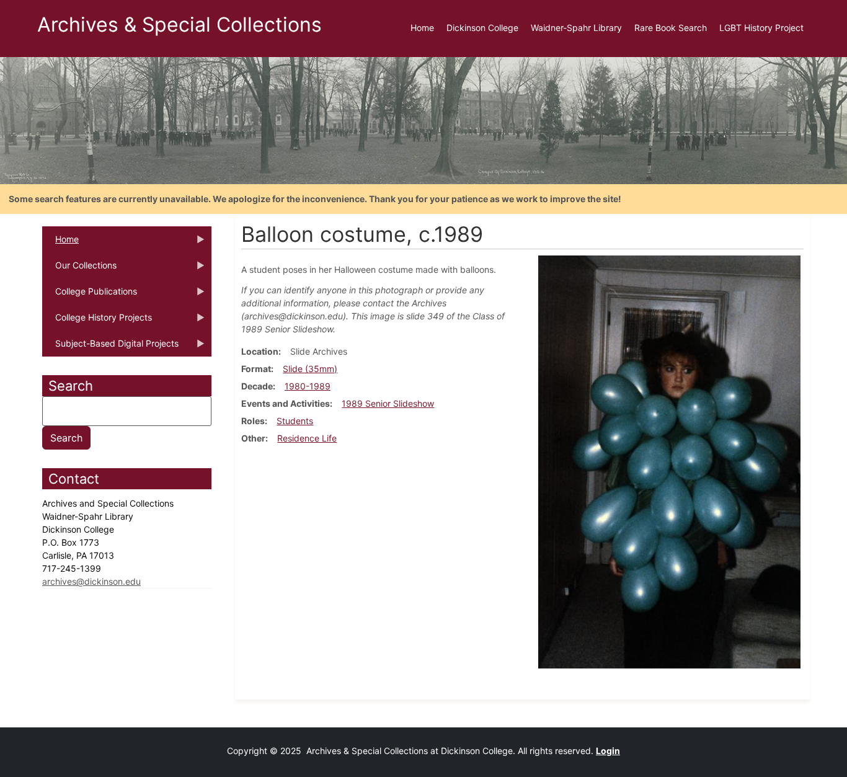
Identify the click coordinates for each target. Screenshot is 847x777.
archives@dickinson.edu (91, 581)
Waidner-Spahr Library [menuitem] (576, 27)
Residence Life (307, 438)
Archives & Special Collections (179, 24)
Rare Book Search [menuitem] (670, 27)
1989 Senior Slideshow (388, 403)
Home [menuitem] (422, 27)
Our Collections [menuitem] (79, 269)
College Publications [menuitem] (89, 295)
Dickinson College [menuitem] (482, 27)
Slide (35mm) (310, 368)
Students (295, 420)
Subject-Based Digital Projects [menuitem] (110, 347)
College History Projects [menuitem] (97, 321)
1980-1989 (307, 386)
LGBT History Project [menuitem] (761, 27)
